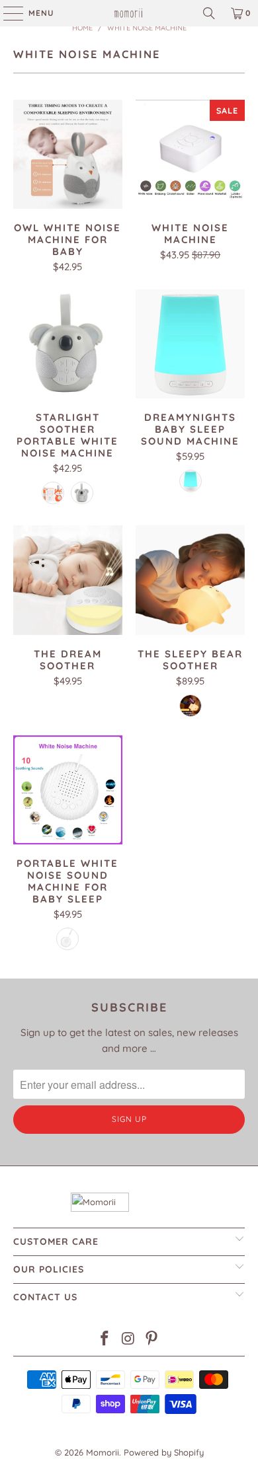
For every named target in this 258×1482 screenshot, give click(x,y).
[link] (129, 13)
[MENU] (6, 13)
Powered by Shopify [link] (164, 1452)
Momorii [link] (102, 1452)
